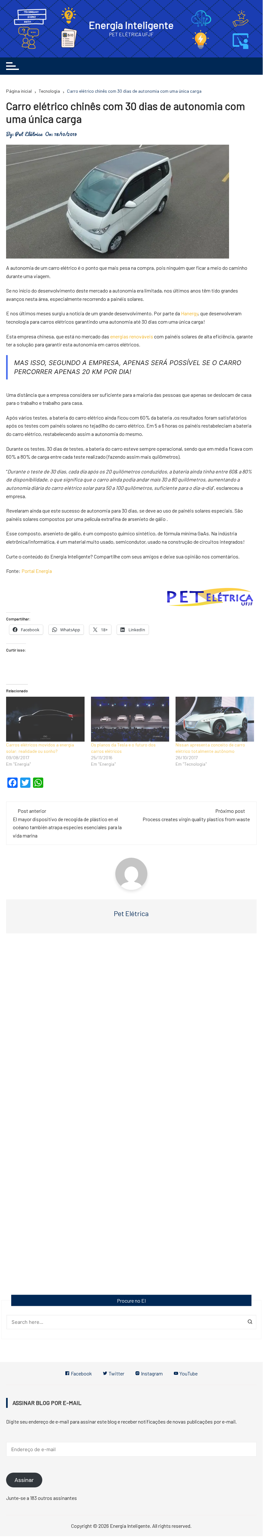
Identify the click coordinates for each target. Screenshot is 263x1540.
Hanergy (189, 313)
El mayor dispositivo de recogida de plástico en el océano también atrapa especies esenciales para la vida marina (67, 827)
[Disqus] (131, 1035)
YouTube (188, 1373)
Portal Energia (36, 571)
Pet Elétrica (29, 134)
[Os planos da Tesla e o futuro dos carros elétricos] (130, 719)
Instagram (151, 1373)
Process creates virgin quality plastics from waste (196, 819)
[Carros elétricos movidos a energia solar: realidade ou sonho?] (45, 719)
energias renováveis (131, 336)
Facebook (81, 1373)
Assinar (24, 1480)
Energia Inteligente (131, 25)
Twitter (116, 1373)
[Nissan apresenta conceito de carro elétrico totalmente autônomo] (215, 719)
